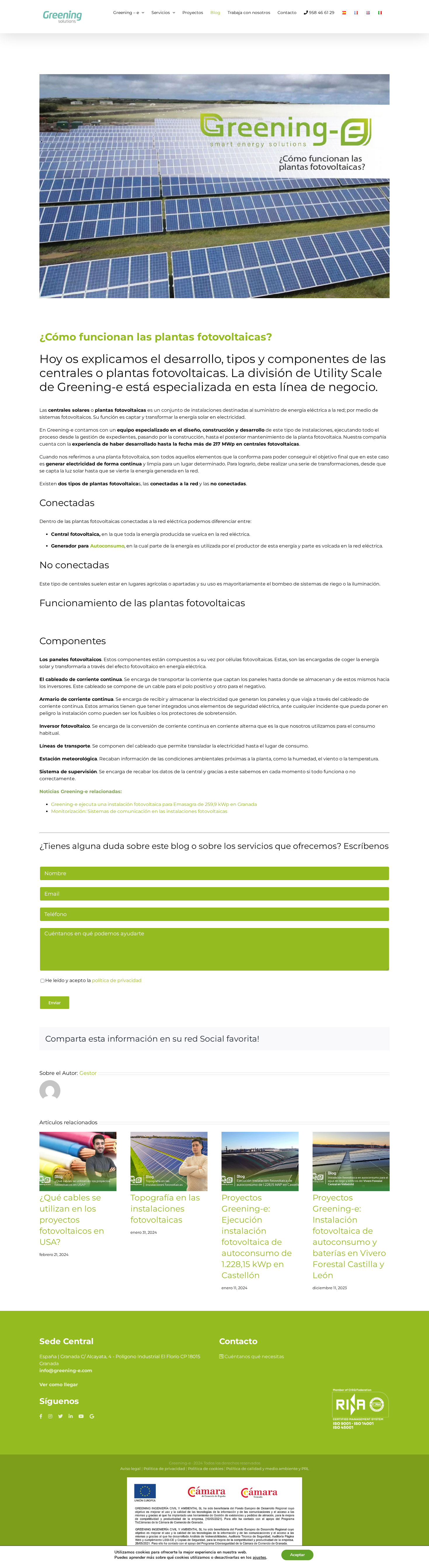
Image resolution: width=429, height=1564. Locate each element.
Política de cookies (205, 1468)
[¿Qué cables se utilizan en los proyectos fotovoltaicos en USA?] (77, 1161)
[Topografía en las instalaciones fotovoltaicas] (168, 1161)
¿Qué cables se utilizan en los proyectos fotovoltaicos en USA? (71, 1220)
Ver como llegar (58, 1384)
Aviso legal (130, 1468)
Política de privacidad (164, 1468)
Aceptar (297, 1555)
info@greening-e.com (65, 1370)
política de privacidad (117, 980)
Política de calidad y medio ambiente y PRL (267, 1468)
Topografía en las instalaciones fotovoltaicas (165, 1209)
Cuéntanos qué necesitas (253, 1356)
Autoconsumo (107, 546)
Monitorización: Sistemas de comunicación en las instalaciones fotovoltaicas (139, 811)
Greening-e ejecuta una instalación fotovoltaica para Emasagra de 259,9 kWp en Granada (154, 804)
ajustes (259, 1557)
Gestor (88, 1073)
